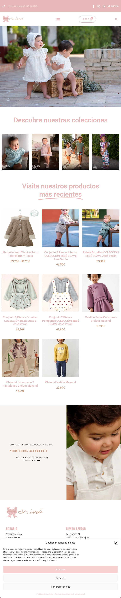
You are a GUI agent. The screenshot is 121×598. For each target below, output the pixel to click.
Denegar (60, 578)
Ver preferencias (60, 586)
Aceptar (60, 569)
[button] (116, 542)
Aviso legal (80, 594)
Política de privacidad (64, 594)
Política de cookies (44, 594)
